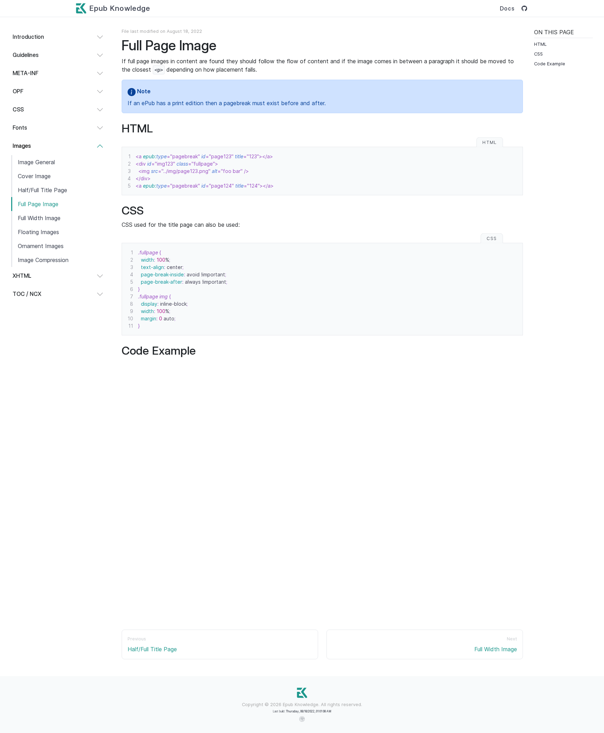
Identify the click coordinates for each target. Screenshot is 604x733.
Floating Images (38, 231)
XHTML (22, 276)
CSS (18, 109)
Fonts (20, 127)
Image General (36, 162)
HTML (540, 44)
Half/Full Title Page (42, 190)
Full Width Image (39, 218)
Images (22, 146)
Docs (507, 8)
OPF (18, 91)
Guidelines (25, 55)
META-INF (25, 73)
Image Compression (43, 259)
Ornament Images (41, 245)
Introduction (28, 37)
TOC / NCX (27, 294)
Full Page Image (38, 204)
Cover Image (34, 176)
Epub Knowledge (119, 8)
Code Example (549, 63)
